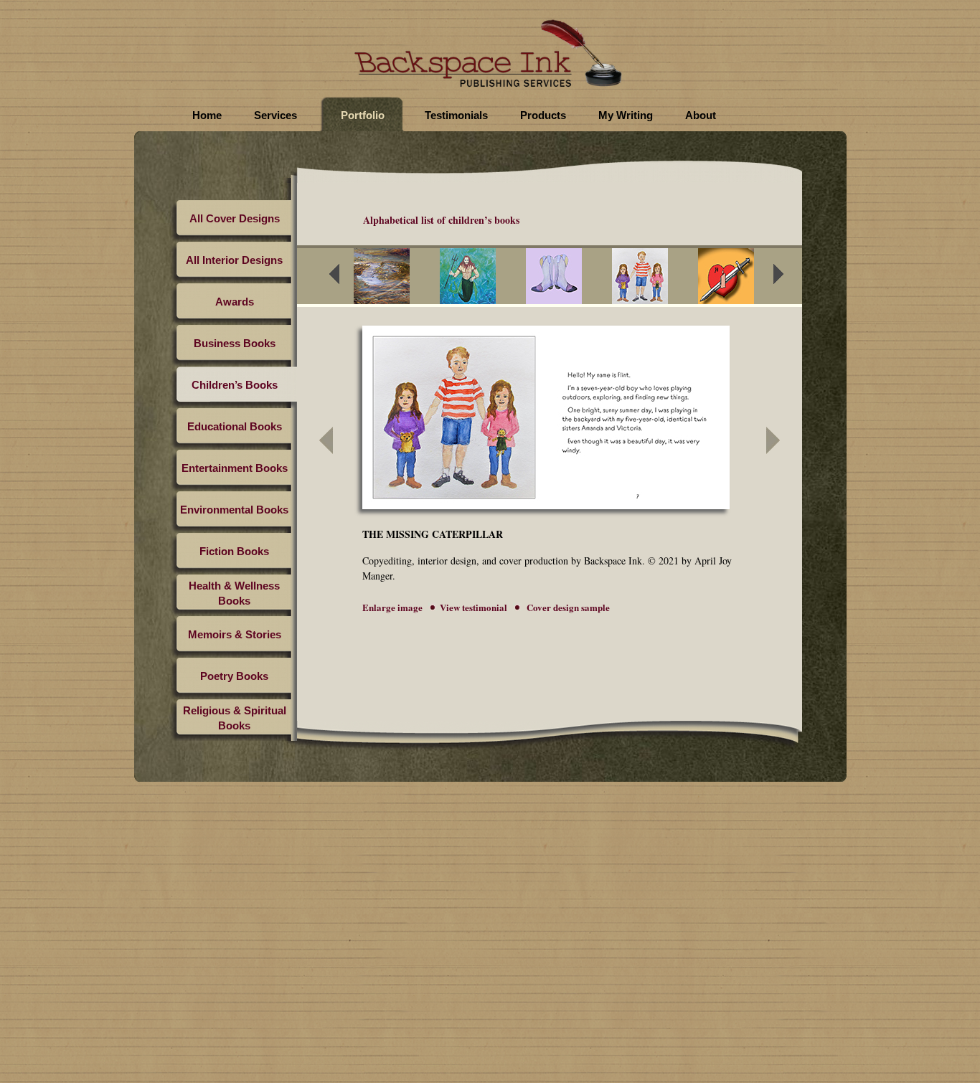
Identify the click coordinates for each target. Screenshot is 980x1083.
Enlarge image (392, 607)
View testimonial (473, 607)
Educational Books (234, 426)
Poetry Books (234, 676)
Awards (234, 301)
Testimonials (456, 115)
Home (207, 115)
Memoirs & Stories (234, 634)
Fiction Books (234, 551)
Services (275, 115)
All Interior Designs (234, 260)
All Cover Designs (234, 218)
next (787, 278)
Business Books (234, 343)
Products (543, 115)
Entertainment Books (235, 468)
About (700, 115)
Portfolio (363, 115)
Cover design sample (567, 607)
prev (343, 278)
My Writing (625, 115)
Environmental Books (234, 509)
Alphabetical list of (441, 219)
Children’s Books (235, 385)
